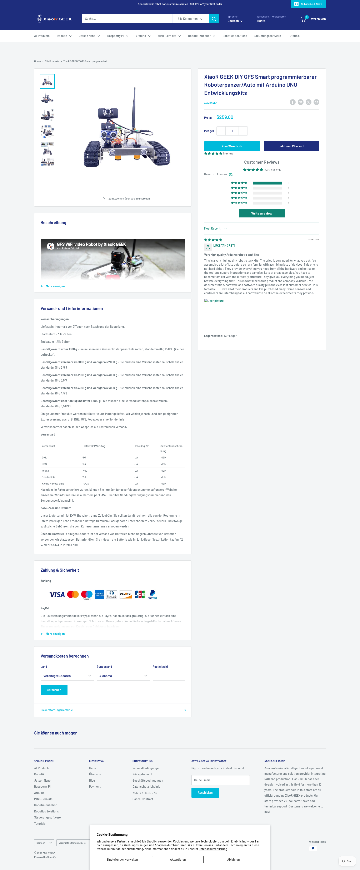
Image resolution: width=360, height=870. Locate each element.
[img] (213, 240)
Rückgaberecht (142, 774)
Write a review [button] (261, 213)
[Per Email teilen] (316, 102)
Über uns (95, 774)
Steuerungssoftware (267, 36)
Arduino (141, 36)
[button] (213, 153)
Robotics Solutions (234, 36)
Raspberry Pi (115, 36)
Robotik (62, 36)
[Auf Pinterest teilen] (301, 102)
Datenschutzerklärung (213, 849)
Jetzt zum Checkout (291, 146)
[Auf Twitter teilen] (308, 102)
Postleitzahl (160, 666)
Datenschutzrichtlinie (146, 786)
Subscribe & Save (311, 4)
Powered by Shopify (45, 857)
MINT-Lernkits (167, 36)
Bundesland (104, 666)
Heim (92, 768)
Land (44, 666)
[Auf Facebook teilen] (293, 102)
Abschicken (205, 792)
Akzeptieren (178, 859)
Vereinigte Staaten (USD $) (72, 842)
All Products (42, 36)
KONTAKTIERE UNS (144, 793)
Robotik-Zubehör (199, 36)
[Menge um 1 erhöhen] (243, 131)
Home (37, 61)
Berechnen (54, 690)
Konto (261, 21)
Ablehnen (233, 859)
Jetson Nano (87, 36)
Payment (95, 786)
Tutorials (294, 36)
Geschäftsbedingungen (147, 780)
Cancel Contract (142, 799)
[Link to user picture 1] (214, 309)
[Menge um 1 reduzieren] (221, 131)
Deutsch (40, 842)
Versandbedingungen (146, 768)
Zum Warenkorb (232, 146)
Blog (92, 780)
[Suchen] (214, 19)
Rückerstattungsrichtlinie (56, 710)
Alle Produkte (52, 61)
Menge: (209, 131)
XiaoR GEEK (210, 102)
